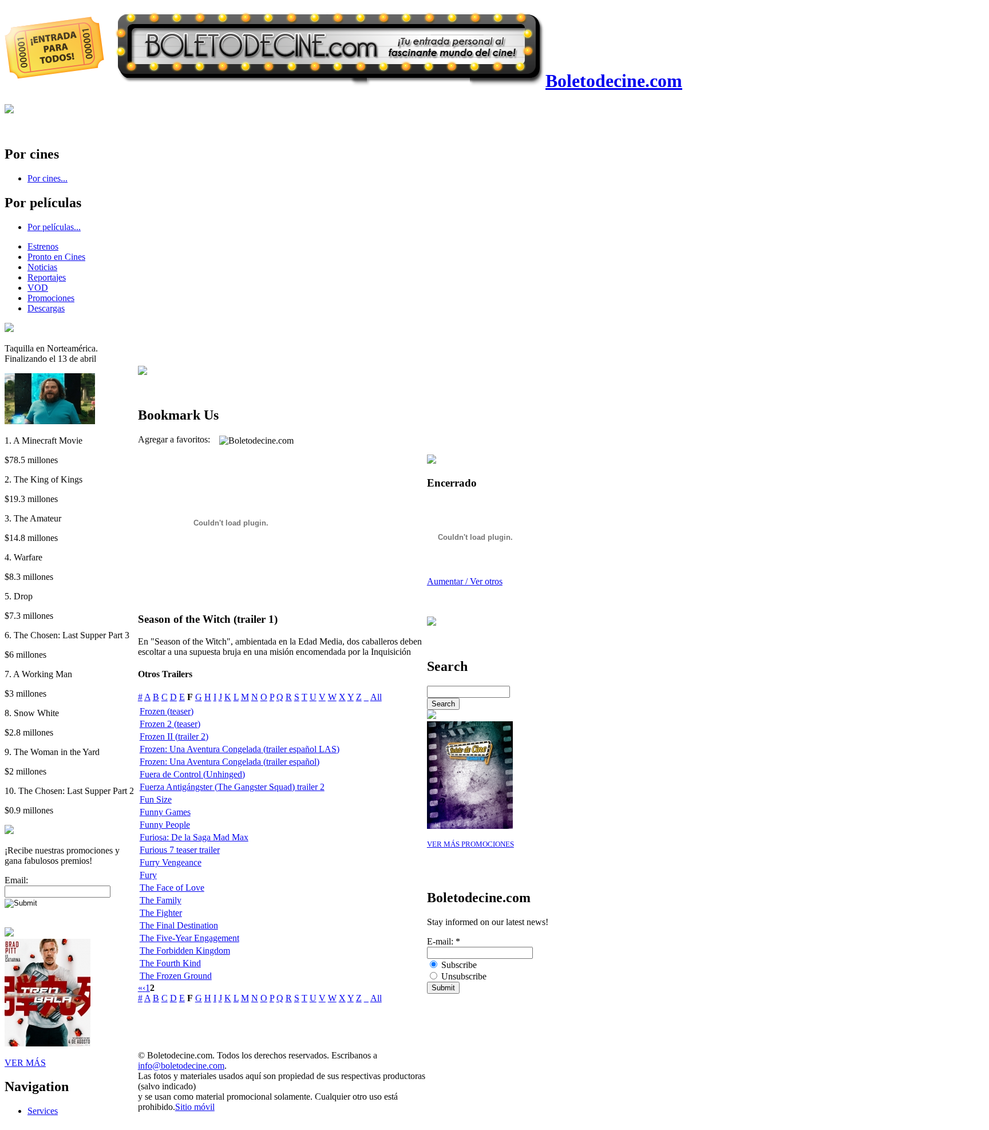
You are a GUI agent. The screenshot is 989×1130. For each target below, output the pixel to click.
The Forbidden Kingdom (185, 950)
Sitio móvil (195, 1107)
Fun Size (156, 799)
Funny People (165, 824)
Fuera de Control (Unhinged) (192, 774)
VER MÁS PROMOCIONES (470, 844)
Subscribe (458, 965)
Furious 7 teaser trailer (180, 850)
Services (42, 1111)
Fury (148, 875)
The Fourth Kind (170, 963)
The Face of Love (172, 887)
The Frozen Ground (176, 976)
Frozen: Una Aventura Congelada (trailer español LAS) (239, 749)
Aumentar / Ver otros (465, 581)
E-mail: (443, 941)
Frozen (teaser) (166, 711)
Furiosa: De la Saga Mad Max (194, 837)
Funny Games (165, 812)
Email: (16, 880)
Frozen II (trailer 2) (174, 736)
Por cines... (47, 178)
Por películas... (54, 227)
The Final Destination (179, 925)
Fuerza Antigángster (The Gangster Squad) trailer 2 (232, 787)
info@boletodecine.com (181, 1065)
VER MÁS (25, 1063)
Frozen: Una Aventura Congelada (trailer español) (229, 761)
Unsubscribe (462, 976)
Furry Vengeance (170, 862)
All (376, 697)
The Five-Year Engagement (189, 938)
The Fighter (161, 913)
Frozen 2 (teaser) (170, 724)
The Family (160, 900)
